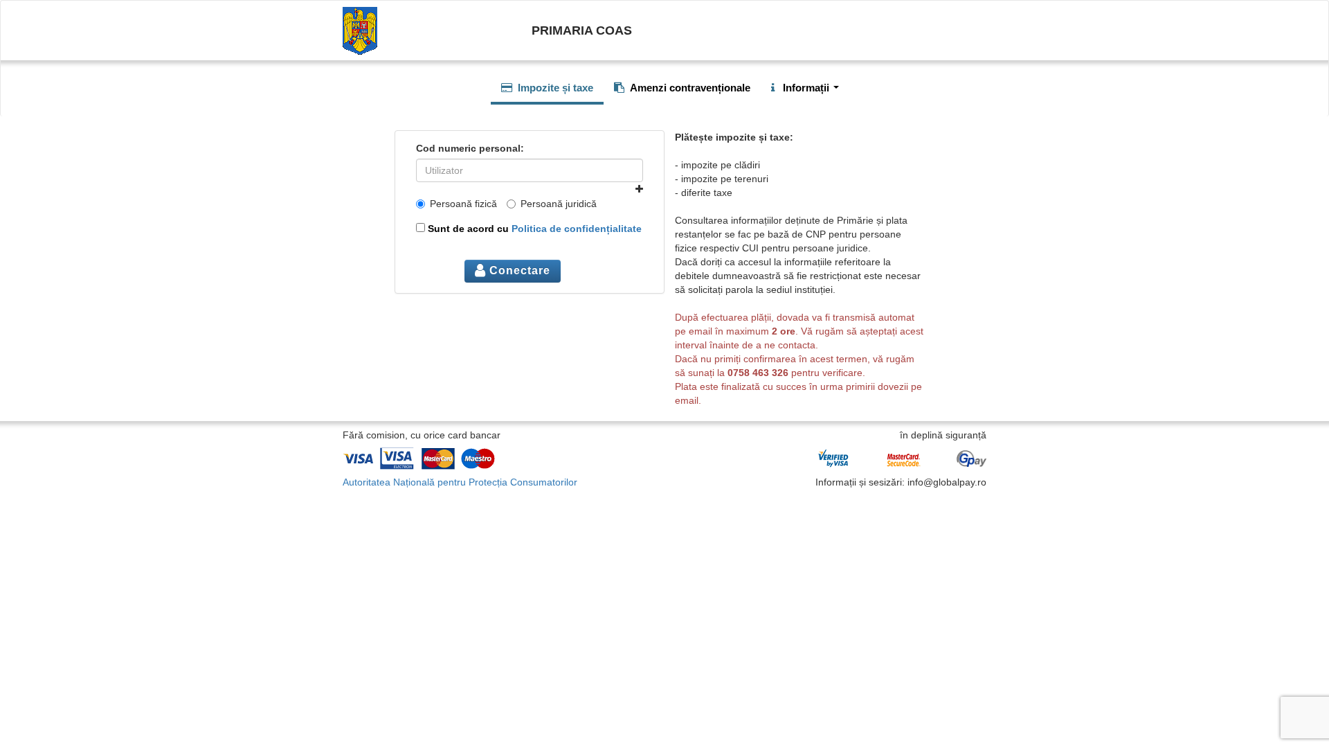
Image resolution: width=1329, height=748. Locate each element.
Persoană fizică (463, 203)
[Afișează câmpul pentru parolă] (639, 189)
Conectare (518, 270)
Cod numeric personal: (470, 148)
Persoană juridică (559, 203)
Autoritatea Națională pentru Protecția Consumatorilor (460, 482)
